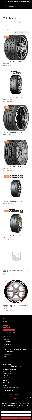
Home (4, 15)
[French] (5, 328)
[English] (4, 328)
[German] (7, 328)
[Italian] (9, 328)
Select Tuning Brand (12, 15)
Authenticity (7, 341)
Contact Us (7, 344)
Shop (5, 356)
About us (6, 339)
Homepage (7, 347)
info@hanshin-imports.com (10, 388)
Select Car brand (8, 354)
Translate (14, 332)
